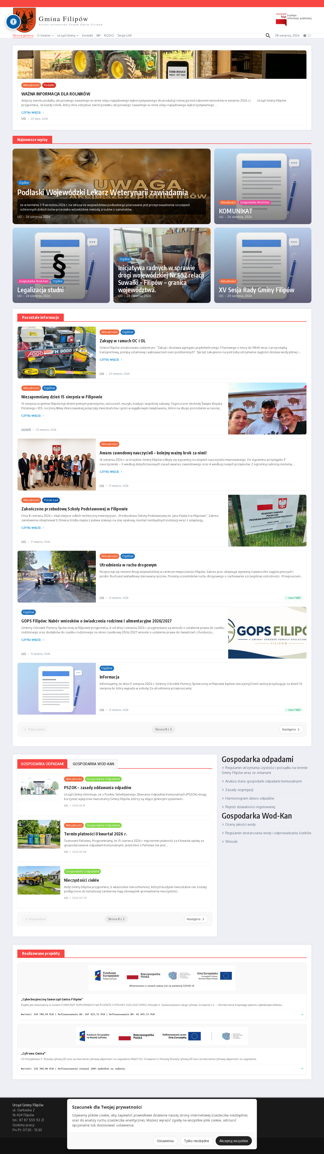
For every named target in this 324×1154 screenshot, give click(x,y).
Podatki (49, 85)
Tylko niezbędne (196, 1141)
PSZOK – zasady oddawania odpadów (97, 787)
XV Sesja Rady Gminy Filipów (256, 290)
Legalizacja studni (40, 290)
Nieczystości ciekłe (81, 880)
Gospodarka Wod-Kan (254, 202)
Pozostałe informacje (40, 317)
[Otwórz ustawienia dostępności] (13, 21)
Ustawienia (165, 1141)
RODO (109, 35)
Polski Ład (51, 500)
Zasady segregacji (239, 790)
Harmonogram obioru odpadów (249, 798)
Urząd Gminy (66, 35)
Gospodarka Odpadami (103, 779)
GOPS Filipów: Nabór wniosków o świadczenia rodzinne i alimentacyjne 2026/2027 (96, 620)
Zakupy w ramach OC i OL (123, 340)
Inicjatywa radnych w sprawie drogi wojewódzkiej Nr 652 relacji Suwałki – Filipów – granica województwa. (161, 279)
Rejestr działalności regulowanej (250, 807)
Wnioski (231, 841)
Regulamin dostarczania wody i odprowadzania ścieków (268, 833)
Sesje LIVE (124, 35)
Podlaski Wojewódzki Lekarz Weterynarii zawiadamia (102, 192)
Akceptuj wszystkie (233, 1141)
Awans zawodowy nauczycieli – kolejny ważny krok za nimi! (153, 452)
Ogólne (24, 182)
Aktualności (31, 85)
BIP (99, 35)
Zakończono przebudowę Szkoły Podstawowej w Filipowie (74, 508)
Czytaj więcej (31, 112)
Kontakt (87, 35)
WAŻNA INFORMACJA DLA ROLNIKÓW (55, 93)
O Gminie (44, 35)
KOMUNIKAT (236, 211)
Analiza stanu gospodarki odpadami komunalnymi (263, 781)
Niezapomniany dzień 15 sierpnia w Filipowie (61, 396)
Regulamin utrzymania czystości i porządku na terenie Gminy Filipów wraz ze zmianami (265, 770)
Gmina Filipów (64, 18)
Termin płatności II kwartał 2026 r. (95, 833)
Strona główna (23, 35)
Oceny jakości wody (240, 824)
